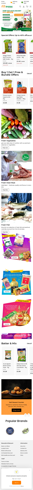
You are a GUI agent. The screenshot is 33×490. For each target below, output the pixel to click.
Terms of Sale (5, 461)
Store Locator (3, 2)
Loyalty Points (5, 448)
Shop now (5, 147)
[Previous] (25, 414)
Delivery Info (15, 2)
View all (29, 35)
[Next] (28, 414)
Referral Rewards (6, 450)
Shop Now (5, 190)
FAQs (21, 455)
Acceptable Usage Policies (8, 466)
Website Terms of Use (7, 464)
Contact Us (23, 448)
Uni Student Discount (6, 453)
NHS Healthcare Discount (8, 455)
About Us (22, 446)
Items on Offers (5, 446)
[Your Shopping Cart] (27, 6)
